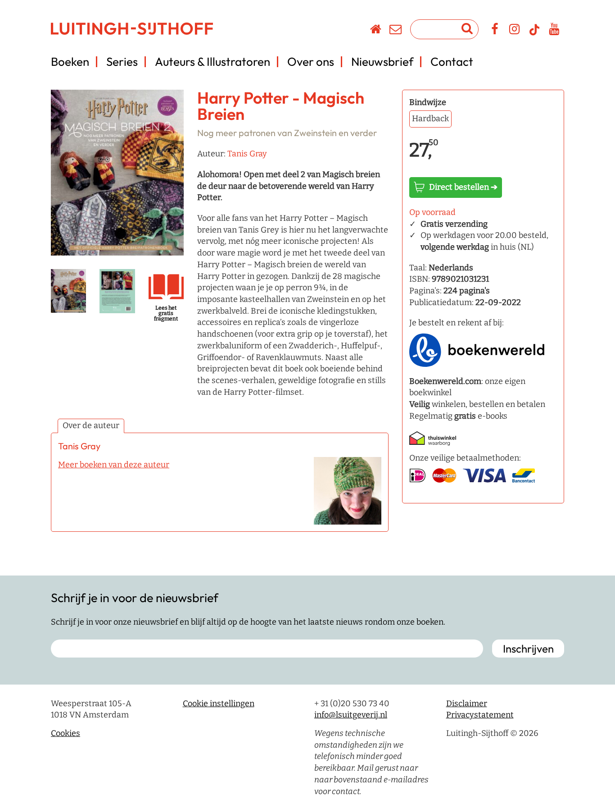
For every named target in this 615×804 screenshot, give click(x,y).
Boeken (70, 61)
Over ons (310, 61)
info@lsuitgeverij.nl (350, 715)
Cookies (65, 733)
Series (122, 61)
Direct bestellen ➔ (463, 187)
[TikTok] (534, 34)
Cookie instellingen (218, 703)
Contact (451, 61)
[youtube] (554, 31)
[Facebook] (495, 31)
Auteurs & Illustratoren (212, 61)
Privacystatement (480, 715)
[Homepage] (376, 31)
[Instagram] (515, 31)
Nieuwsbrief (382, 61)
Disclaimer (466, 703)
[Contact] (396, 31)
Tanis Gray (247, 154)
